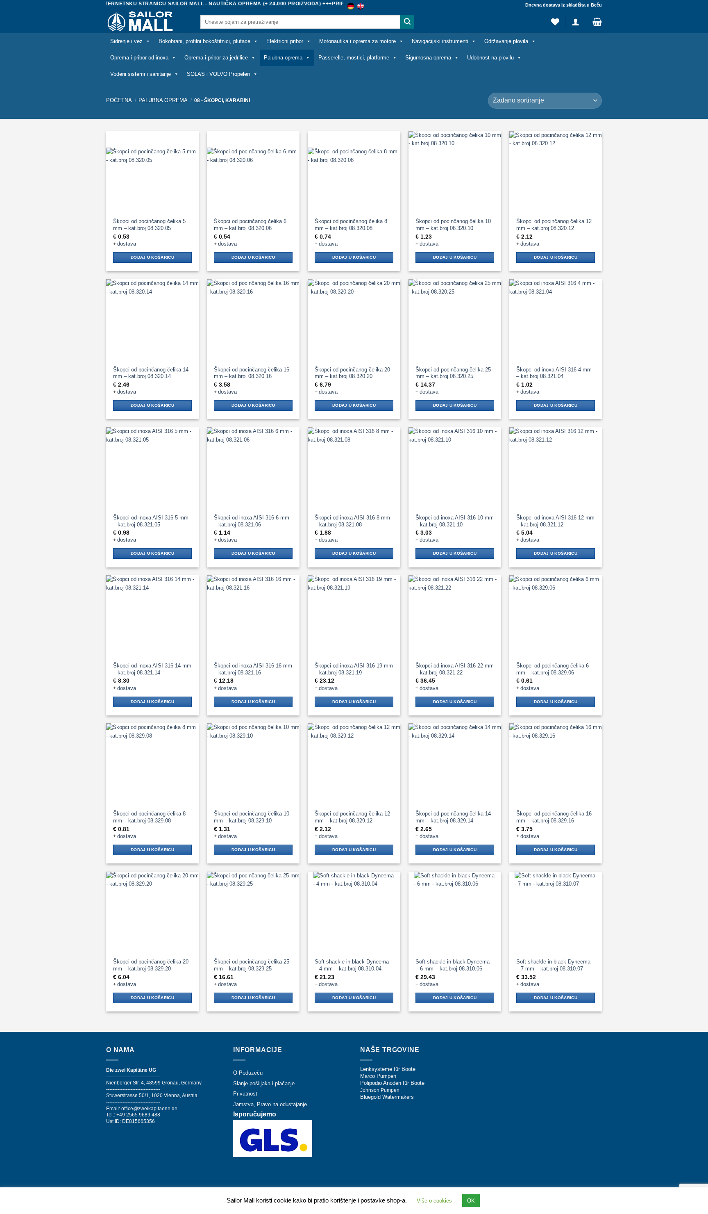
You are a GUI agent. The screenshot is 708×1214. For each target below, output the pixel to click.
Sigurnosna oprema (428, 58)
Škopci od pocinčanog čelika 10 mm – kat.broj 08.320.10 (453, 224)
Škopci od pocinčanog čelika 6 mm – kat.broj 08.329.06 (552, 669)
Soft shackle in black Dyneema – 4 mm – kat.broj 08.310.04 (352, 965)
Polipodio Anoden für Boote (392, 1083)
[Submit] (407, 22)
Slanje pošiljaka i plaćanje (264, 1083)
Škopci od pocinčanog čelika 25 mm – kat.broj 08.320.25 (453, 373)
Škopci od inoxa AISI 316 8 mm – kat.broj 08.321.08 (352, 521)
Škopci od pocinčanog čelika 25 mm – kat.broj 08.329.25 (251, 965)
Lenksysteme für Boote (387, 1069)
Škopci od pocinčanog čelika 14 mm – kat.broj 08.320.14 (150, 373)
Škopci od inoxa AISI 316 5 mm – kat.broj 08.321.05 (150, 521)
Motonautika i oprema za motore (357, 41)
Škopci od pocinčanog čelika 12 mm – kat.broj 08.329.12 (352, 817)
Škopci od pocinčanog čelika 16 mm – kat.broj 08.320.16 (251, 373)
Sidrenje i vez (126, 41)
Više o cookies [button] (434, 1201)
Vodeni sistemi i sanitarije (140, 74)
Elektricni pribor (284, 41)
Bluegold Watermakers (387, 1097)
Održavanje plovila (506, 41)
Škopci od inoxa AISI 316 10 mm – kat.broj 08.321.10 (454, 521)
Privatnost (245, 1094)
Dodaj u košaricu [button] (152, 257)
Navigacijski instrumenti (440, 41)
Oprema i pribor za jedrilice (216, 58)
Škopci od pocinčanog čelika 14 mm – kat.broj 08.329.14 (453, 817)
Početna (119, 100)
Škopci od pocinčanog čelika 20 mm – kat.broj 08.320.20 (352, 373)
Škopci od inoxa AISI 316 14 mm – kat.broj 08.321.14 (152, 669)
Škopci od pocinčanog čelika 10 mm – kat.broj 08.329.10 (251, 817)
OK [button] (471, 1201)
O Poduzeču (248, 1073)
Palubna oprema (283, 58)
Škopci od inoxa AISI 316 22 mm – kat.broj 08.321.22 (454, 669)
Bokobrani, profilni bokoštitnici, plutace (204, 41)
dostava (126, 244)
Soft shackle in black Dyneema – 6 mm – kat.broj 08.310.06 (452, 965)
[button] (576, 22)
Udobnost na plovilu (490, 58)
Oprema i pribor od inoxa (139, 58)
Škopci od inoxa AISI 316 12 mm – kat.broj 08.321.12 (555, 521)
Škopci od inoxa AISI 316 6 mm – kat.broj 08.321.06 (251, 521)
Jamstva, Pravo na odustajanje (270, 1104)
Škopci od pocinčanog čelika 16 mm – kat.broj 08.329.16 (554, 817)
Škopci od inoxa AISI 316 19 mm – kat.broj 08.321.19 (354, 669)
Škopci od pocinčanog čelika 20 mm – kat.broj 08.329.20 (150, 965)
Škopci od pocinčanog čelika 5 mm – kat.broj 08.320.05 (149, 224)
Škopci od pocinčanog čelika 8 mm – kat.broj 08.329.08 (149, 817)
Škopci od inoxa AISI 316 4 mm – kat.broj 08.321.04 (554, 373)
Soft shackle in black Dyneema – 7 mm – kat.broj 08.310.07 (553, 965)
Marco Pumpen (378, 1076)
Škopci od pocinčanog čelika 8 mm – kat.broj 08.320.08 (351, 224)
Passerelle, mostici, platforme (353, 58)
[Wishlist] (555, 22)
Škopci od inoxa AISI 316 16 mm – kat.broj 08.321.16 (253, 669)
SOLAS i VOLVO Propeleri (218, 74)
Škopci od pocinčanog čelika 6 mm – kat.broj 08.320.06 (250, 224)
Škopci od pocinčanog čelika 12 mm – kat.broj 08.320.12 (554, 224)
